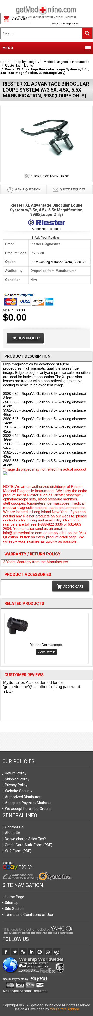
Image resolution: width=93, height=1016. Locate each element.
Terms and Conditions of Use (29, 914)
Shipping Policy (17, 779)
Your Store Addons (65, 1009)
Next (91, 639)
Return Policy (15, 773)
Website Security (18, 791)
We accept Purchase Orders (28, 808)
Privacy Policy (16, 785)
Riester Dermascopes (46, 645)
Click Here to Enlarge (49, 176)
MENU (7, 48)
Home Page (14, 897)
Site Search (14, 908)
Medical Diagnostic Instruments (66, 62)
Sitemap (11, 902)
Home (4, 62)
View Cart (19, 18)
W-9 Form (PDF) (18, 851)
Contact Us (14, 827)
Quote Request (72, 189)
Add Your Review (47, 237)
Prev (2, 639)
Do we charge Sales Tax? (25, 839)
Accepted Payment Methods (28, 803)
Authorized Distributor (46, 229)
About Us (12, 833)
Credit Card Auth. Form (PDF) (28, 845)
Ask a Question (27, 189)
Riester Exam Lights (19, 65)
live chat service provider (65, 23)
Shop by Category (26, 62)
